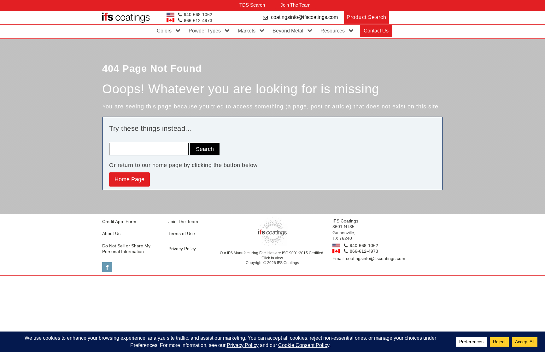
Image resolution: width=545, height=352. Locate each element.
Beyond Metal (287, 30)
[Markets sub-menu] (263, 31)
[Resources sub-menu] (352, 31)
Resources (332, 30)
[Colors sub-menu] (179, 31)
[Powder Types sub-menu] (228, 31)
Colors (164, 30)
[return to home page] (272, 231)
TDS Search (252, 5)
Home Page (129, 179)
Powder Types (205, 30)
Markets (246, 30)
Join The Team (295, 5)
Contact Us (376, 30)
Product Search (367, 17)
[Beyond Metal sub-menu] (311, 31)
